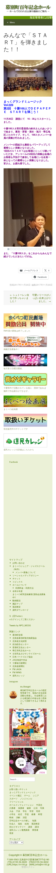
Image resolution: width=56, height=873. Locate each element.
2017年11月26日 (22, 284)
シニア (36, 795)
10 (32, 249)
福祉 (20, 823)
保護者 (21, 807)
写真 (42, 807)
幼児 (20, 814)
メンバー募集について (25, 572)
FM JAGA (16, 669)
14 (43, 249)
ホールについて (19, 584)
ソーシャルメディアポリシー (25, 575)
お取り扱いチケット (18, 789)
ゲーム (27, 795)
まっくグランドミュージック (22, 792)
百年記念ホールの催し (19, 820)
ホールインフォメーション (21, 804)
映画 (11, 817)
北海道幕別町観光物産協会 (24, 637)
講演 (37, 826)
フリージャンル (16, 801)
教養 (33, 814)
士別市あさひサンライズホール (26, 653)
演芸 (25, 817)
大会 (11, 811)
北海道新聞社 (18, 666)
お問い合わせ (18, 562)
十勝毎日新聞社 (19, 662)
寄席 (38, 811)
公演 (35, 807)
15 (45, 249)
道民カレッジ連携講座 (19, 829)
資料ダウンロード (20, 609)
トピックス (17, 581)
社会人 (12, 823)
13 (40, 249)
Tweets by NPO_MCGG (20, 625)
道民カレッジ (18, 675)
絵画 (27, 823)
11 (35, 249)
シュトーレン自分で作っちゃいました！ (19, 298)
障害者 (35, 829)
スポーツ (13, 798)
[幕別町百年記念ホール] (28, 8)
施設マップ (17, 603)
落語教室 (16, 606)
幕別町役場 (17, 634)
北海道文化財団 (19, 641)
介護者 (12, 807)
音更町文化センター (21, 647)
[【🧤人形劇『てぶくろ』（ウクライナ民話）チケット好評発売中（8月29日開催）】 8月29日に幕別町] (28, 727)
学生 (25, 811)
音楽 (11, 833)
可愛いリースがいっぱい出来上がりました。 (41, 298)
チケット (16, 578)
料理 (40, 814)
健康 (29, 807)
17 (51, 249)
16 (48, 249)
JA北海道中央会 (19, 659)
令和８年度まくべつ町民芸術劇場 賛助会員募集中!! (28, 594)
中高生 (39, 804)
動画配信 (16, 600)
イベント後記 (15, 795)
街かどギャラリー (17, 826)
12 (37, 249)
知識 (34, 820)
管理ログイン (28, 866)
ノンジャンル (26, 798)
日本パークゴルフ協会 (22, 656)
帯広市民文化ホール (21, 650)
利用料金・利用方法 (24, 587)
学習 (31, 811)
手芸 (27, 814)
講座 (30, 826)
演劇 (18, 817)
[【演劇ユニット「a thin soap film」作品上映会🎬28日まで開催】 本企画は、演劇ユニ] (28, 766)
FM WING (16, 672)
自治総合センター (20, 644)
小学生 (12, 814)
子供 (18, 811)
